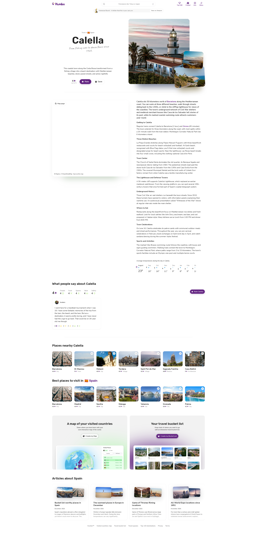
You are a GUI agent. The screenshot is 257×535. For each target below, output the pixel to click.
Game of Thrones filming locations (143, 504)
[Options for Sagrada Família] (180, 353)
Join (195, 5)
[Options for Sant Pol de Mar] (158, 353)
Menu (201, 5)
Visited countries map (104, 526)
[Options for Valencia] (158, 388)
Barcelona (171, 101)
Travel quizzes (133, 526)
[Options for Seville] (114, 388)
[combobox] (128, 4)
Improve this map (78, 174)
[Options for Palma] (202, 388)
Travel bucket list (120, 526)
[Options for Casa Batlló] (202, 353)
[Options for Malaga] (136, 388)
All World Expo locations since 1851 (185, 504)
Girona (186, 126)
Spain (90, 32)
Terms (167, 526)
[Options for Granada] (180, 388)
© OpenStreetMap (66, 174)
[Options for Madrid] (91, 388)
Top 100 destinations (148, 526)
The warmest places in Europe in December (108, 504)
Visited (188, 5)
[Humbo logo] (58, 3)
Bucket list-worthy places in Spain (68, 504)
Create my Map (91, 436)
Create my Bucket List (169, 436)
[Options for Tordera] (136, 353)
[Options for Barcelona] (69, 353)
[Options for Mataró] (114, 353)
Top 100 (179, 5)
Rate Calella (198, 291)
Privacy (160, 526)
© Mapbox (57, 174)
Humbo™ (90, 526)
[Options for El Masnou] (91, 353)
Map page (61, 103)
